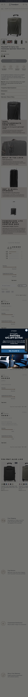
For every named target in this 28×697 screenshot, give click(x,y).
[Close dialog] (26, 330)
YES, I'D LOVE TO (14, 351)
